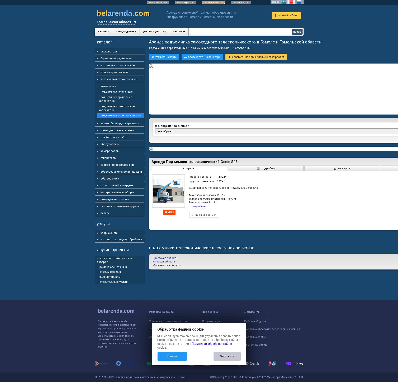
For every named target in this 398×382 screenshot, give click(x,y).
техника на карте (166, 57)
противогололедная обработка (121, 239)
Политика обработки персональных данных (272, 329)
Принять (172, 356)
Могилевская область (167, 265)
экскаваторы (109, 51)
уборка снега (109, 232)
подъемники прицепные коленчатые (115, 99)
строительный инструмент (118, 185)
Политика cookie (255, 337)
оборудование (110, 144)
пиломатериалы (110, 276)
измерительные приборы (117, 192)
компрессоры (109, 151)
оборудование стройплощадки (121, 171)
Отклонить (227, 356)
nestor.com (158, 2)
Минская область (164, 261)
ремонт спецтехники (113, 267)
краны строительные (114, 72)
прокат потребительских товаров (114, 260)
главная (103, 31)
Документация (211, 321)
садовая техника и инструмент (120, 206)
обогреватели (109, 178)
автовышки (108, 86)
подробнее (199, 206)
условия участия (154, 31)
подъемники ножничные (117, 91)
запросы (179, 31)
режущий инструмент (114, 199)
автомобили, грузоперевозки (119, 123)
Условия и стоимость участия (168, 321)
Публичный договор (257, 321)
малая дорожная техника (117, 130)
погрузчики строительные (117, 65)
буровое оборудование (116, 58)
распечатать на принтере (204, 57)
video (171, 212)
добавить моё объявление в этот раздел (258, 57)
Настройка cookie (255, 344)
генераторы (108, 157)
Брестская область (165, 258)
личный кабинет (288, 15)
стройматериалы (110, 271)
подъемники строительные (118, 79)
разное (105, 213)
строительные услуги (113, 281)
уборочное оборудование (117, 164)
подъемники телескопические (121, 115)
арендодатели (126, 31)
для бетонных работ (114, 137)
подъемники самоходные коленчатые (117, 108)
